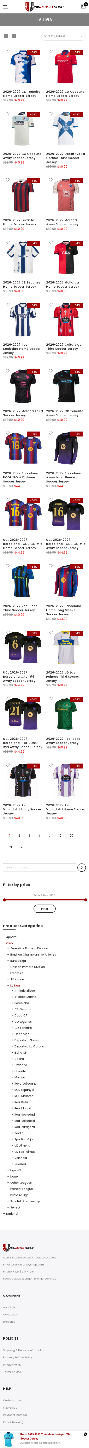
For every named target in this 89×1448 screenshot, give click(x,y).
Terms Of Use (12, 1372)
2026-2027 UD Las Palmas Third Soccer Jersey (62, 676)
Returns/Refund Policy (17, 1357)
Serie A (15, 1207)
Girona (19, 1059)
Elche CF (20, 1053)
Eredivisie (16, 973)
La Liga (15, 985)
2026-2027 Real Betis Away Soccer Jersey (63, 741)
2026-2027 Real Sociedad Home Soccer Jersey (22, 349)
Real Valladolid (24, 1121)
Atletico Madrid (25, 997)
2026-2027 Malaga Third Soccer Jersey (23, 413)
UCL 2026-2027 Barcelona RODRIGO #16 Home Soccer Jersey (22, 544)
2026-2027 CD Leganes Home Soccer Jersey (21, 284)
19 (60, 836)
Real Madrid (22, 1108)
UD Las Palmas (24, 1152)
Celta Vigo (21, 1034)
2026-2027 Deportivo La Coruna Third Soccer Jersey (65, 158)
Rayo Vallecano (25, 1084)
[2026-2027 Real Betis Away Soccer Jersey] (66, 714)
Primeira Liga (19, 1195)
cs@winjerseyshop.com (28, 1265)
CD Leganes (23, 1022)
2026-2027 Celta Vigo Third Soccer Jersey (64, 347)
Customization (13, 1400)
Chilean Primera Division (27, 967)
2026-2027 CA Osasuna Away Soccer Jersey (22, 156)
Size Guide (10, 1408)
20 (71, 836)
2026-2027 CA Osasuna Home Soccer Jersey (65, 94)
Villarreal (20, 1164)
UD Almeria (22, 1145)
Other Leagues (21, 1183)
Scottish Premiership (25, 1201)
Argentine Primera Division (29, 948)
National (12, 1214)
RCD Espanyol (24, 1090)
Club (9, 943)
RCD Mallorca (24, 1096)
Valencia (20, 1158)
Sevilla (18, 1133)
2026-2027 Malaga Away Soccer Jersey (62, 222)
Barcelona (21, 1003)
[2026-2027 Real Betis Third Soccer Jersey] (23, 581)
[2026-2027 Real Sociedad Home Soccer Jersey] (23, 319)
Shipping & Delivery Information (24, 1350)
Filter (44, 908)
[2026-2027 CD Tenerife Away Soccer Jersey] (66, 386)
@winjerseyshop (45, 1279)
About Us (9, 1307)
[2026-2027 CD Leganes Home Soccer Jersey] (23, 257)
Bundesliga (18, 961)
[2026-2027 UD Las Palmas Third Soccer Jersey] (66, 647)
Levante (20, 1071)
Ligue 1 (14, 1176)
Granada (20, 1065)
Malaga (19, 1077)
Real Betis (21, 1102)
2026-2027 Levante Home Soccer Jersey (19, 222)
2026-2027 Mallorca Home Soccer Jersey (62, 284)
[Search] (81, 867)
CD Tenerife (23, 1028)
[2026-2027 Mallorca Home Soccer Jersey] (66, 257)
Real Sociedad (24, 1114)
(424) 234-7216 (23, 1272)
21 (10, 847)
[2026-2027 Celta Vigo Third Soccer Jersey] (66, 319)
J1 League (17, 979)
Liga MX (15, 1170)
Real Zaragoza (24, 1127)
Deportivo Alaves (26, 1040)
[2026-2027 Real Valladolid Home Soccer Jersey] (66, 780)
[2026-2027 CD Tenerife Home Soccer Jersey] (23, 67)
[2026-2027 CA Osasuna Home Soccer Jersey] (66, 67)
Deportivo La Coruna (29, 1046)
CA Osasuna (23, 1009)
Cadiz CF (20, 1015)
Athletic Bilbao (24, 991)
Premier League (21, 1189)
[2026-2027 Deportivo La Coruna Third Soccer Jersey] (66, 129)
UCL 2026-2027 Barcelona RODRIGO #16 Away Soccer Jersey (65, 544)
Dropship (9, 1322)
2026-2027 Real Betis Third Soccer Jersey (20, 608)
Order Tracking (13, 1422)
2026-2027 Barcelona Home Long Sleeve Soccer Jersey (63, 610)
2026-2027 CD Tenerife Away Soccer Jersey (64, 413)
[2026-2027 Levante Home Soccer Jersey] (23, 195)
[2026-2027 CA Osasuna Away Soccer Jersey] (23, 129)
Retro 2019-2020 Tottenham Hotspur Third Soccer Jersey (46, 1436)
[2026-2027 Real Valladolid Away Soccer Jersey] (23, 780)
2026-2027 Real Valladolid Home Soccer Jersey (65, 809)
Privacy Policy (12, 1365)
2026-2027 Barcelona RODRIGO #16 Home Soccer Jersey (20, 477)
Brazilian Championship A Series (33, 954)
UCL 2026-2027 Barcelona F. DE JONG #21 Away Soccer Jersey (22, 743)
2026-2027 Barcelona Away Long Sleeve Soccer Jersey (63, 477)
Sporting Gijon (24, 1139)
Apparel (11, 937)
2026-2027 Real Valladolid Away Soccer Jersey (22, 809)
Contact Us (10, 1314)
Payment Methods (15, 1415)
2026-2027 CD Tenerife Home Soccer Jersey (21, 94)
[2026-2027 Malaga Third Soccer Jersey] (23, 386)
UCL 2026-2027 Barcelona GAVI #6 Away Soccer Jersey (19, 676)
